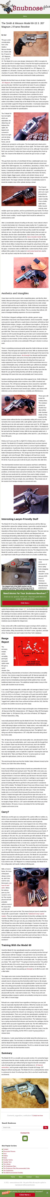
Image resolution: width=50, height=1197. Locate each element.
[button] (25, 593)
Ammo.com (23, 597)
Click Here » (25, 603)
